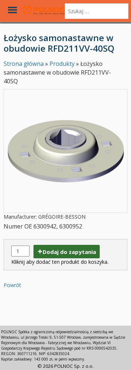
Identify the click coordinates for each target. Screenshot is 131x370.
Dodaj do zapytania (69, 251)
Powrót (12, 285)
